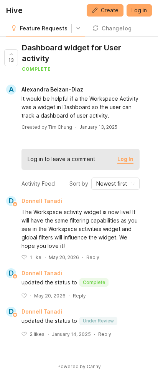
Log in (139, 10)
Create (109, 10)
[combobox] (115, 184)
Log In (125, 159)
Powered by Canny (79, 366)
